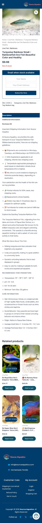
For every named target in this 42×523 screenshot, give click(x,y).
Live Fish (11, 40)
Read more (9, 388)
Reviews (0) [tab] (7, 124)
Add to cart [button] (29, 388)
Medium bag (10, 105)
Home (4, 40)
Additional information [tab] (11, 120)
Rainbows (19, 40)
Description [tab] (7, 115)
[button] (3, 4)
